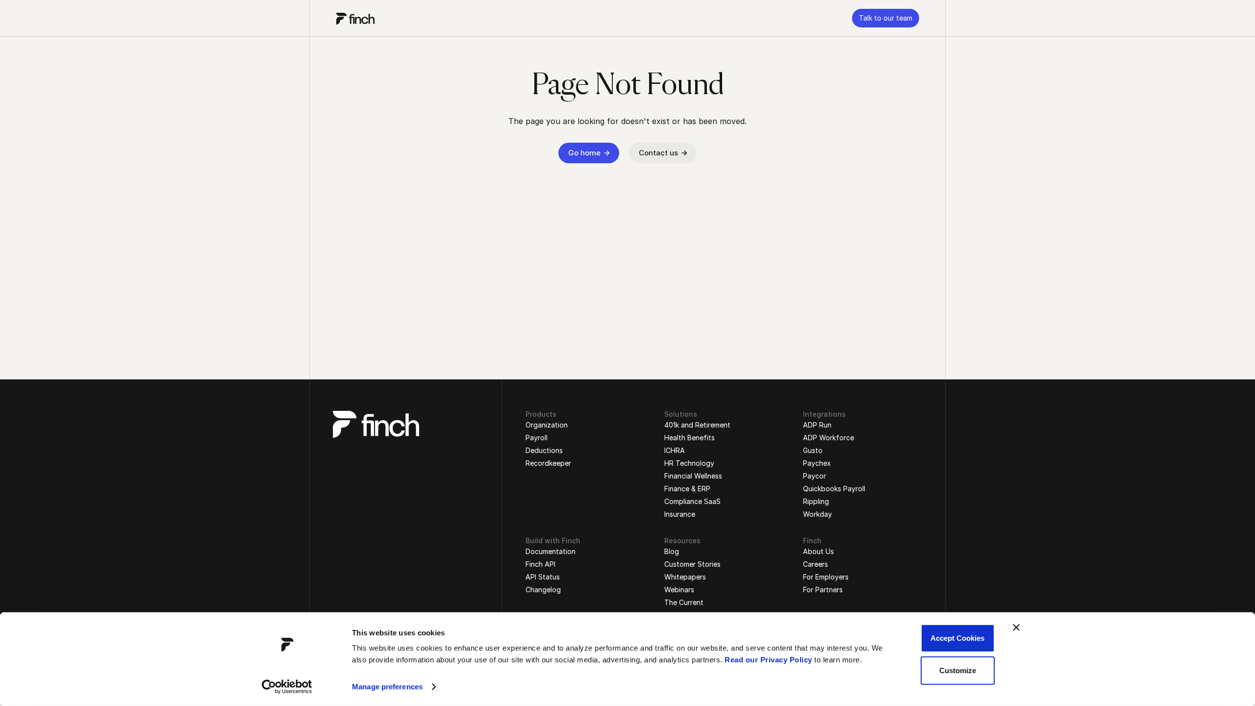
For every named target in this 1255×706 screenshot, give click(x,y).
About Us (818, 551)
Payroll (537, 437)
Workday (817, 514)
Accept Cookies (957, 638)
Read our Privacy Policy (768, 660)
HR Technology (689, 463)
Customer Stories (692, 564)
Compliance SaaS (692, 501)
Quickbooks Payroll (834, 488)
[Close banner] (1016, 627)
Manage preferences (387, 686)
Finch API (540, 564)
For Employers (826, 577)
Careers (815, 564)
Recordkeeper (548, 463)
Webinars (679, 589)
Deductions (544, 450)
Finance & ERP (687, 488)
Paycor (814, 476)
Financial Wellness (693, 476)
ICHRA (674, 450)
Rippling (816, 501)
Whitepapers (685, 577)
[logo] (355, 18)
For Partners (823, 589)
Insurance (679, 514)
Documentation (551, 551)
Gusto (813, 450)
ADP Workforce (828, 437)
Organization (547, 425)
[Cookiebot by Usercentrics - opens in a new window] (287, 687)
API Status (543, 577)
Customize (957, 670)
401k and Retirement (697, 425)
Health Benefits (689, 437)
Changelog (543, 589)
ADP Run (817, 425)
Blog (671, 551)
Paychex (817, 463)
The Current (683, 602)
